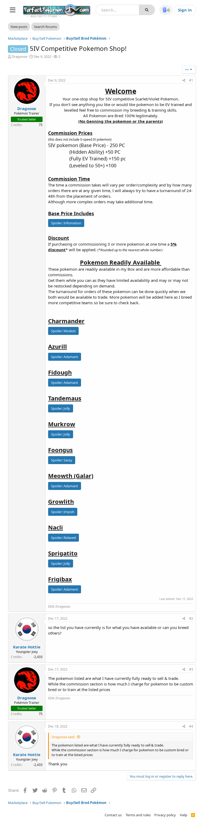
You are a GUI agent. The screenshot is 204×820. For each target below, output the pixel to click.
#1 (191, 80)
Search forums (45, 26)
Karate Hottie (26, 646)
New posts (19, 26)
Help (183, 815)
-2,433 (37, 657)
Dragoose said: (63, 736)
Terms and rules (138, 815)
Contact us (113, 815)
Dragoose (19, 56)
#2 (191, 618)
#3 (191, 669)
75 (40, 125)
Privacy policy (165, 815)
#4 (191, 726)
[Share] (184, 81)
